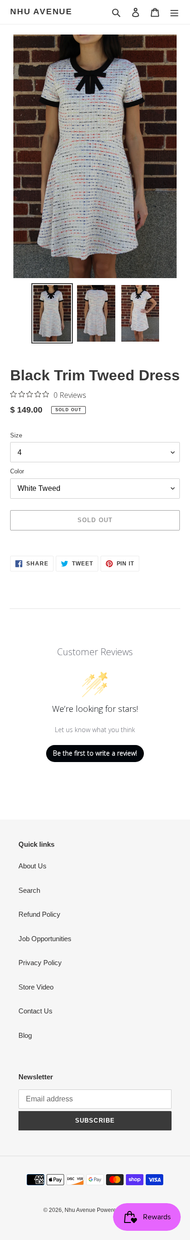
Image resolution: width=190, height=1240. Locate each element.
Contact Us (35, 1011)
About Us (32, 866)
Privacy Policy (40, 962)
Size (16, 435)
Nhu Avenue (41, 11)
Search (29, 890)
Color (17, 471)
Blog (25, 1035)
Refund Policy (39, 914)
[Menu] (174, 12)
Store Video (35, 987)
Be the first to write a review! (95, 753)
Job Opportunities (44, 939)
